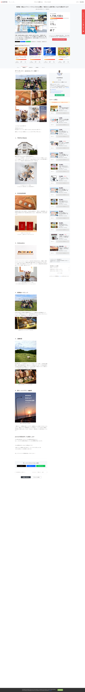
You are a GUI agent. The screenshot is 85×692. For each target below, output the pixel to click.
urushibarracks (53, 89)
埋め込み (39, 41)
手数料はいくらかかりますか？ (54, 267)
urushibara (38, 9)
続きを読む (67, 87)
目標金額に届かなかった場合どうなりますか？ (56, 269)
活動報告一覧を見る (26, 477)
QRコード (45, 41)
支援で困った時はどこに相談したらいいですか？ (56, 270)
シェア (23, 41)
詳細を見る (52, 124)
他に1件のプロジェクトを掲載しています (60, 82)
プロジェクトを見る (36, 477)
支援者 (30, 67)
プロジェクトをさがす (47, 1)
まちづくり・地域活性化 (45, 9)
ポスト (18, 41)
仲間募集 (37, 67)
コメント (43, 67)
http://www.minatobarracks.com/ (56, 92)
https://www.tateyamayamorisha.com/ (57, 91)
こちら (60, 276)
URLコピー (34, 41)
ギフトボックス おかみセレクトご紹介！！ (27, 71)
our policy (50, 690)
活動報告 (24, 67)
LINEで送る (28, 41)
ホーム (18, 67)
